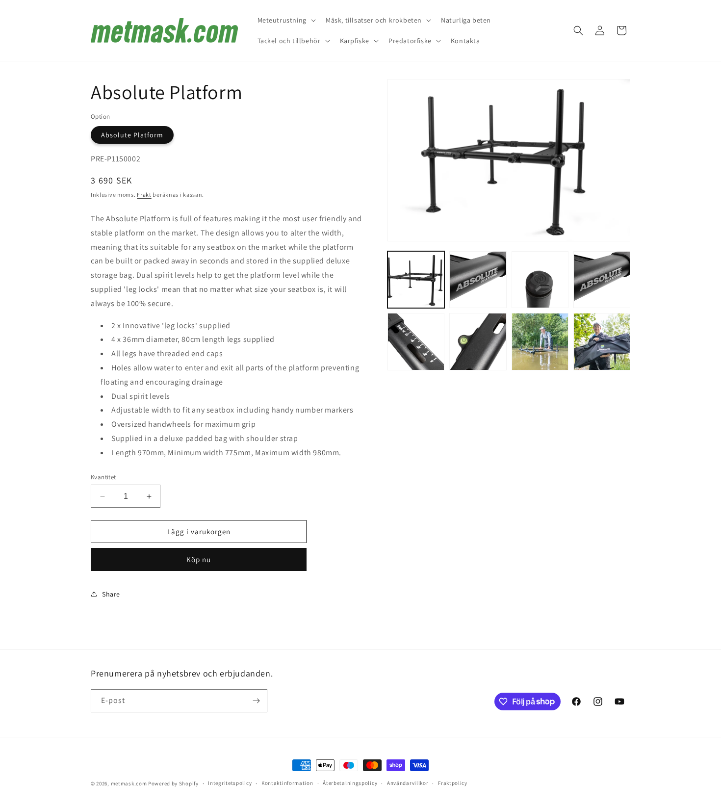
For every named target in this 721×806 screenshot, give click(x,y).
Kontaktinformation (287, 783)
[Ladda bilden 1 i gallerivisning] (415, 279)
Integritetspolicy (230, 783)
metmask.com (129, 783)
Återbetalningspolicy (350, 783)
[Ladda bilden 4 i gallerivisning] (601, 279)
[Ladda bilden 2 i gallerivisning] (477, 279)
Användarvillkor (408, 783)
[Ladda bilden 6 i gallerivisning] (477, 341)
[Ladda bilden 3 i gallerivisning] (540, 279)
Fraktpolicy (452, 783)
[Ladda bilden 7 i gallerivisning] (540, 341)
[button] (286, 20)
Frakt (144, 194)
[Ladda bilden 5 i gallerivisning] (415, 341)
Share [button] (111, 594)
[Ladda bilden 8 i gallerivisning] (601, 341)
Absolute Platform (132, 134)
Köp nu (198, 559)
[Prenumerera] (256, 700)
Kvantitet (103, 477)
